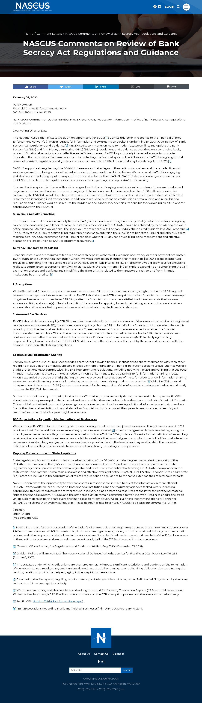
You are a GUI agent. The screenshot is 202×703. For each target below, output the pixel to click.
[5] (92, 240)
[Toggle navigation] (186, 7)
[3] (169, 161)
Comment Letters (49, 33)
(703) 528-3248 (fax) (111, 689)
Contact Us (101, 653)
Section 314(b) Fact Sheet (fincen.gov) (58, 601)
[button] (178, 7)
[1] (106, 137)
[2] (66, 145)
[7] (148, 381)
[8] (113, 430)
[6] (51, 274)
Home (29, 33)
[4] (187, 229)
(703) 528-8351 (86, 689)
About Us (84, 653)
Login (169, 7)
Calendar (118, 653)
